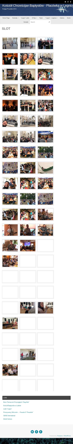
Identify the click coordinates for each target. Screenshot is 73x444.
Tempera (59, 436)
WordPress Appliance (29, 438)
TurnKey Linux (45, 438)
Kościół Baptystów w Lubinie (12, 405)
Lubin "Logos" (7, 409)
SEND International (9, 415)
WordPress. (67, 436)
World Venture (7, 419)
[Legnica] (68, 1)
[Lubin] (70, 1)
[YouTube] (65, 1)
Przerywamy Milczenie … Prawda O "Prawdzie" (18, 412)
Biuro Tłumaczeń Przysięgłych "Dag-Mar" (16, 402)
